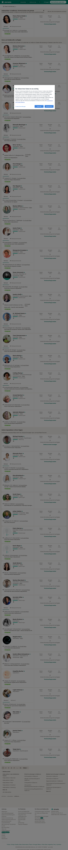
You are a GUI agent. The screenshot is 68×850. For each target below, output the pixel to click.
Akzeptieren (49, 106)
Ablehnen (39, 106)
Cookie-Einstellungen (20, 106)
